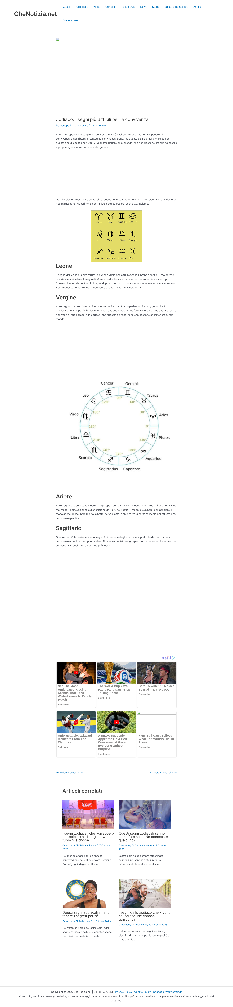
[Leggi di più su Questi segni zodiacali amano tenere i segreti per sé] (88, 893)
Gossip (67, 6)
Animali (197, 6)
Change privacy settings (167, 992)
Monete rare (70, 20)
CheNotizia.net (35, 13)
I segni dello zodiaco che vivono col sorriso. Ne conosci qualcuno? (145, 915)
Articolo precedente (70, 772)
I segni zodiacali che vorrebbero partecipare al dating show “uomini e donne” (88, 836)
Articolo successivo (163, 772)
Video (96, 6)
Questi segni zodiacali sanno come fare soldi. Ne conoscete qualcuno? (143, 836)
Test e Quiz (128, 6)
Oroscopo (82, 6)
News (143, 6)
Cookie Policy (142, 992)
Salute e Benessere (176, 6)
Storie (155, 6)
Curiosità (110, 6)
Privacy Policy (123, 992)
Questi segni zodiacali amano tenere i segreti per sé (86, 914)
